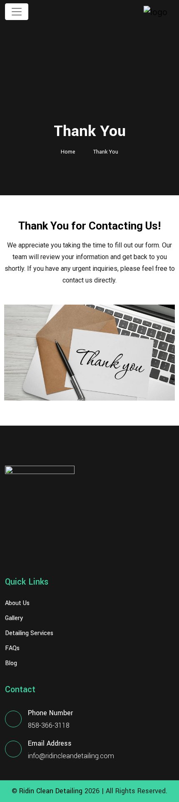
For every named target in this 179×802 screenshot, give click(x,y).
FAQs (12, 648)
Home (68, 152)
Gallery (14, 618)
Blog (11, 663)
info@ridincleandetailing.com (71, 756)
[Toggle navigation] (16, 11)
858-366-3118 (49, 725)
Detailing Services (29, 633)
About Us (17, 603)
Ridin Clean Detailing (50, 791)
